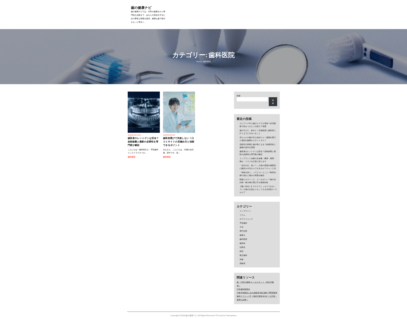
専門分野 (243, 231)
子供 (241, 227)
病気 (241, 251)
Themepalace (231, 315)
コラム (242, 215)
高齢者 (242, 263)
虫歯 (241, 259)
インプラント (245, 211)
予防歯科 (243, 223)
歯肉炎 (242, 243)
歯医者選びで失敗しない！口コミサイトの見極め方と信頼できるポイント (178, 141)
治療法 (242, 247)
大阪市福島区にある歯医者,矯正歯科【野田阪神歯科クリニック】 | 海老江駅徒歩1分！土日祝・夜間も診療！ (257, 296)
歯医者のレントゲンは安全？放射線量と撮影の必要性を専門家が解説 (143, 141)
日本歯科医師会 (243, 289)
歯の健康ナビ (141, 7)
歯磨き (242, 235)
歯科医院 (131, 157)
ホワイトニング (246, 219)
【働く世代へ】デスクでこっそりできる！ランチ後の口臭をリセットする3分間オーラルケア (258, 189)
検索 (238, 96)
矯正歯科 (243, 255)
